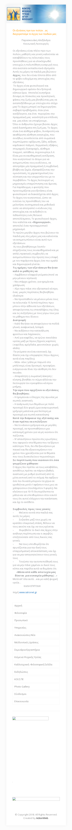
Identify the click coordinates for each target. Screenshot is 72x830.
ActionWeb (42, 818)
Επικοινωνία (21, 701)
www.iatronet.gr (28, 592)
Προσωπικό (21, 620)
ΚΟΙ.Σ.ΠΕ (19, 679)
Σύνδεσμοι (20, 694)
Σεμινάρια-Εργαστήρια (27, 649)
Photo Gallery (22, 686)
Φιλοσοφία (20, 613)
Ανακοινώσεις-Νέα (24, 635)
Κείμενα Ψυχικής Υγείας (27, 657)
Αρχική (18, 605)
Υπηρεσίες (20, 627)
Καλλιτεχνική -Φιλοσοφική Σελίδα (33, 664)
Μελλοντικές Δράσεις (26, 642)
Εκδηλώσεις (21, 671)
